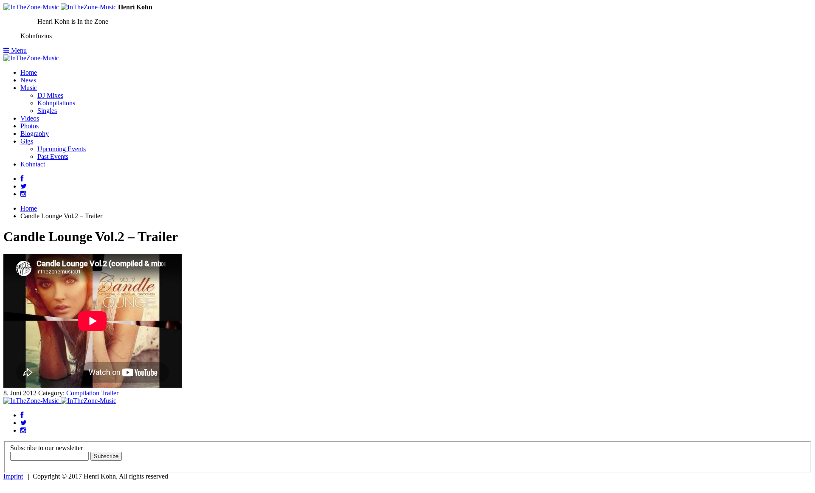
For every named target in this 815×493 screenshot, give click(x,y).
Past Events (52, 156)
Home (28, 72)
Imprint (13, 476)
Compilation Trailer (92, 393)
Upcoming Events (61, 148)
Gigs (26, 141)
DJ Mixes (50, 95)
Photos (29, 126)
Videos (29, 118)
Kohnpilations (56, 103)
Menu (18, 50)
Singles (47, 110)
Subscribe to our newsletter (46, 447)
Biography (34, 133)
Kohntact (32, 164)
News (28, 80)
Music (28, 87)
